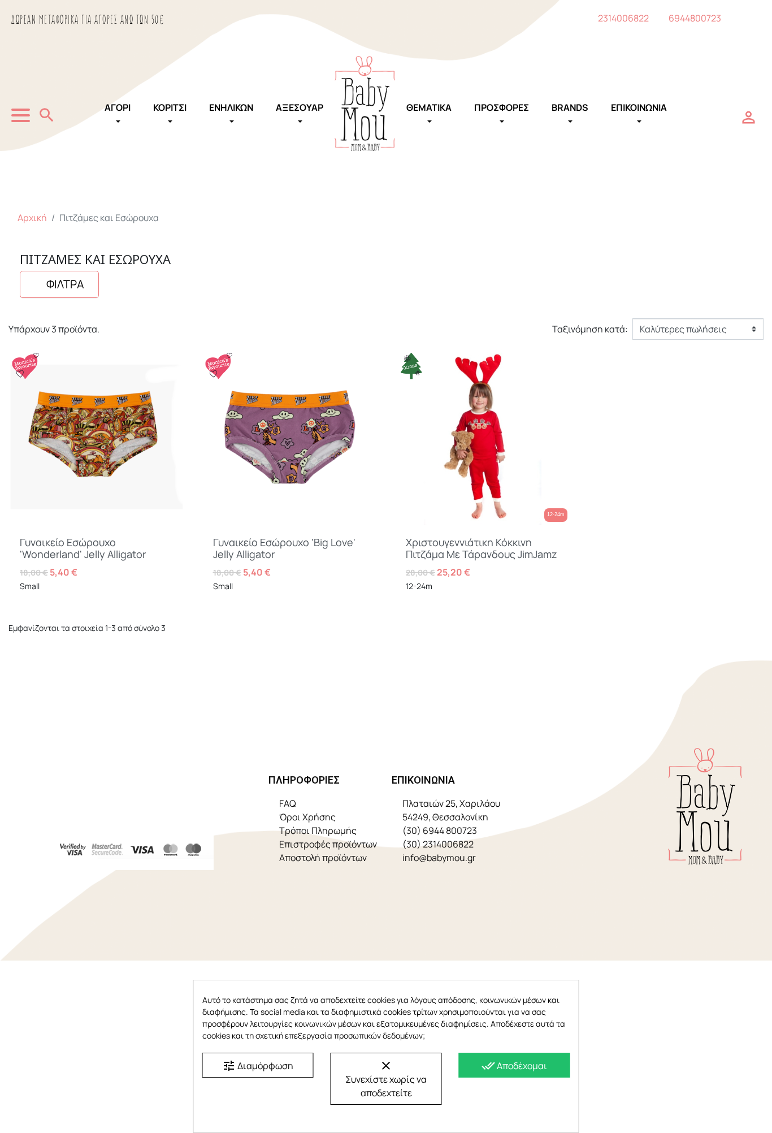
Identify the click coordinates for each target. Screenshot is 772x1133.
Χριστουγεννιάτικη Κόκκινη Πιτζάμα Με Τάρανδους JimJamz (481, 548)
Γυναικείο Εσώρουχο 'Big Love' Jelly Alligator (284, 548)
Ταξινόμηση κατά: (590, 329)
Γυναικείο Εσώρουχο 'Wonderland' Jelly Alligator (83, 548)
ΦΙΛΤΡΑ (64, 284)
